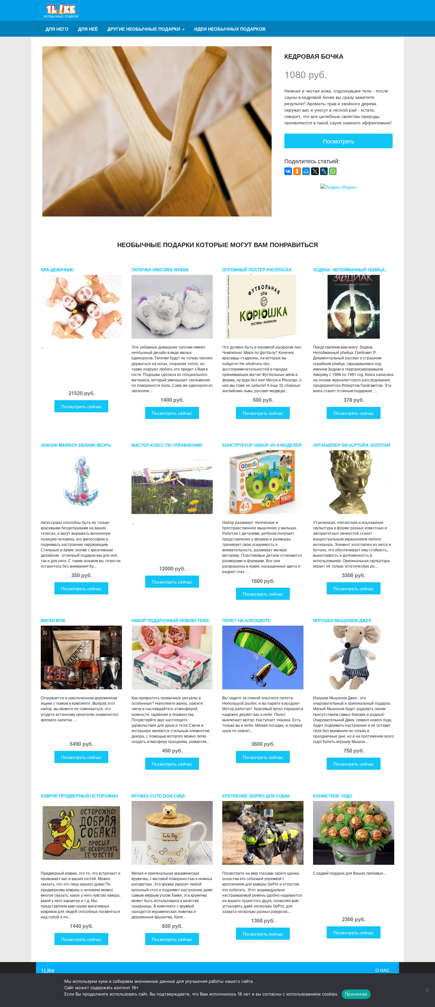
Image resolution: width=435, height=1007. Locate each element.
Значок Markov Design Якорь (76, 445)
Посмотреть (338, 141)
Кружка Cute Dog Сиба (158, 796)
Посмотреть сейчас (81, 406)
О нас (382, 970)
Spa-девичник (57, 270)
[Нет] (427, 990)
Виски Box (53, 620)
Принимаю (356, 993)
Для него (57, 29)
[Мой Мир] (306, 171)
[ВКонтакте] (288, 171)
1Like (47, 970)
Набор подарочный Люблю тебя (170, 620)
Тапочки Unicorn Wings (160, 270)
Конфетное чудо (332, 796)
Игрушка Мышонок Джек (342, 620)
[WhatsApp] (333, 171)
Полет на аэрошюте (246, 620)
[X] (315, 171)
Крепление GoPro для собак (256, 796)
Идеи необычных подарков (230, 29)
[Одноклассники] (297, 171)
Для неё (88, 29)
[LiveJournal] (324, 171)
